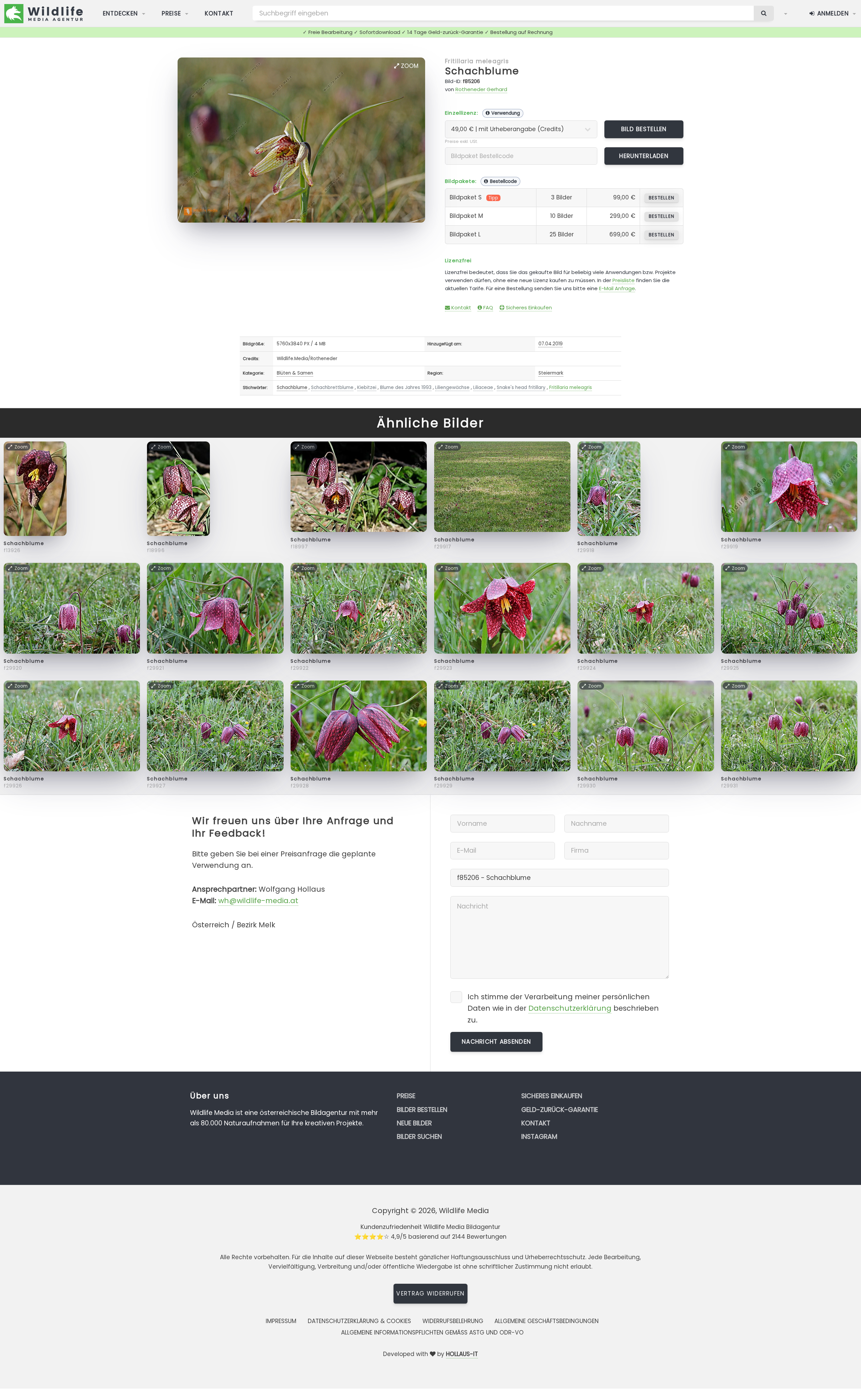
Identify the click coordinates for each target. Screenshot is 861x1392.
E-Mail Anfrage (617, 288)
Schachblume (482, 71)
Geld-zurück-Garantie (559, 1109)
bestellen (661, 198)
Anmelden (832, 13)
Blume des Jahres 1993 (406, 387)
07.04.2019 (550, 344)
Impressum (281, 1321)
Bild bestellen (644, 129)
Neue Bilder (414, 1123)
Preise (171, 13)
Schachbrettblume (332, 387)
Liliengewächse (452, 387)
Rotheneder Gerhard (481, 89)
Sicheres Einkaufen (528, 307)
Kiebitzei (366, 387)
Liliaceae (483, 387)
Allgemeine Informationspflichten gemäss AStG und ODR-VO (432, 1332)
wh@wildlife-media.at (258, 900)
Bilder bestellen (422, 1109)
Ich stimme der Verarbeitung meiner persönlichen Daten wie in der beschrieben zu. (563, 1008)
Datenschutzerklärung (569, 1008)
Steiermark (550, 373)
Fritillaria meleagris (477, 61)
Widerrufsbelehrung (452, 1321)
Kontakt (219, 13)
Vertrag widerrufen (430, 1293)
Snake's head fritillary (521, 387)
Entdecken (120, 13)
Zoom (408, 66)
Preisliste (623, 280)
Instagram (539, 1136)
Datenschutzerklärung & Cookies (359, 1321)
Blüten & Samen (295, 373)
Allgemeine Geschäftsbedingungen (546, 1321)
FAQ (487, 307)
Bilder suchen (419, 1136)
